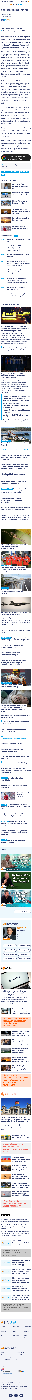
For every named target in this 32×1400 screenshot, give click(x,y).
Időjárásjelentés (20, 1355)
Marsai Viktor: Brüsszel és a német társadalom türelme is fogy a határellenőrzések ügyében (13, 662)
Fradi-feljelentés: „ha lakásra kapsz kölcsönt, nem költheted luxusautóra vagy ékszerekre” (15, 518)
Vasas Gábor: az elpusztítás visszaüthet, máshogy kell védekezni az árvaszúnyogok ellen (13, 546)
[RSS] (11, 1395)
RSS (6, 1388)
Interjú (26, 1329)
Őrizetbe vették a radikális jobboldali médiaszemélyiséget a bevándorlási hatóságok (14, 833)
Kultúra (11, 165)
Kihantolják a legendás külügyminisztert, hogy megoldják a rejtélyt (14, 823)
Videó (14, 1340)
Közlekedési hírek (5, 1355)
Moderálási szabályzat (15, 1386)
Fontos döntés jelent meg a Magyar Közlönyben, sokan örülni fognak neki (15, 806)
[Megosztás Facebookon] (2, 20)
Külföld (3, 1329)
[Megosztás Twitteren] (5, 20)
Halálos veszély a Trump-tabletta (14, 738)
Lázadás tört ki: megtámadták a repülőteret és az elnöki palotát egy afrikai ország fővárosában (16, 1080)
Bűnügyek (4, 1338)
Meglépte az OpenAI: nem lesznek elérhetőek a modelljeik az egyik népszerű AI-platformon (13, 993)
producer (14, 172)
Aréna (17, 1359)
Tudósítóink (27, 1326)
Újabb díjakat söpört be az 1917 (14, 31)
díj (8, 172)
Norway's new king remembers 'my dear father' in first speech (15, 1253)
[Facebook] (16, 1395)
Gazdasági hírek (5, 1359)
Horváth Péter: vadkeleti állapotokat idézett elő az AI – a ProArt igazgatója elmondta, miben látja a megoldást (14, 466)
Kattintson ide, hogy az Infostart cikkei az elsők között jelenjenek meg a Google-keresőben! (16, 158)
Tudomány (16, 1326)
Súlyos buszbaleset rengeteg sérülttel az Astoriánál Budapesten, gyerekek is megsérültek (16, 457)
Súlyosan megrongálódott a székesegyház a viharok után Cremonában (11, 500)
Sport (14, 1331)
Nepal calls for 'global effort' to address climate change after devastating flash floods (15, 1227)
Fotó (25, 1335)
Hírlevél (26, 1338)
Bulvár (3, 1335)
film (3, 172)
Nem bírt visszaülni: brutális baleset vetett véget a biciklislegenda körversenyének (14, 491)
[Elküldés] (8, 20)
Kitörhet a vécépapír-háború (11, 744)
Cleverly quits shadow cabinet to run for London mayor (15, 1307)
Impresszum (13, 1385)
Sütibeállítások (12, 1388)
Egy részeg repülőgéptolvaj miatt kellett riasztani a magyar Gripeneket (14, 613)
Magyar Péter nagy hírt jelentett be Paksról (14, 444)
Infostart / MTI (6, 14)
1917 (3, 174)
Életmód (26, 1331)
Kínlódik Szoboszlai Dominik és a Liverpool (23, 794)
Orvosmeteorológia (6, 1357)
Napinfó (3, 1340)
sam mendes (24, 172)
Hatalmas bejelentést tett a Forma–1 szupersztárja (11, 686)
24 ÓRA (16, 236)
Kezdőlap (5, 165)
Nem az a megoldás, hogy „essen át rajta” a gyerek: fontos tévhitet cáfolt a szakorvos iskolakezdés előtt (14, 709)
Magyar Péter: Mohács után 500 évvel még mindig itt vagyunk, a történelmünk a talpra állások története (15, 375)
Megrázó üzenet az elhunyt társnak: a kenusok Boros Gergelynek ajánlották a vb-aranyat (13, 569)
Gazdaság (3, 1331)
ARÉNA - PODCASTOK (7, 1)
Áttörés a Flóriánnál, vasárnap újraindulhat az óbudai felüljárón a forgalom (12, 591)
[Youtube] (21, 1395)
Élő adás (10, 945)
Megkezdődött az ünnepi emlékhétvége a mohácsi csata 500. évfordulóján (16, 405)
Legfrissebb (16, 1335)
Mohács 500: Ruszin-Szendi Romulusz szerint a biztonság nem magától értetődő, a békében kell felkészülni (16, 398)
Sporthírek (19, 1357)
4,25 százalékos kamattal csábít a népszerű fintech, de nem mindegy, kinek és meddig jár (16, 771)
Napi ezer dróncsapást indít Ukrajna (16, 763)
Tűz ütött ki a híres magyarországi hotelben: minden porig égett (15, 1204)
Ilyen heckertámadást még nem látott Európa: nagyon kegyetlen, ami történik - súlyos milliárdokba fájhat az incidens (16, 1119)
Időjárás (26, 1340)
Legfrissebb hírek (20, 1352)
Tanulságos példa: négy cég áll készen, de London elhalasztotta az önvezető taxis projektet (15, 329)
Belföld (3, 1326)
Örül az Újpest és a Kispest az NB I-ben (16, 450)
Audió (14, 1338)
